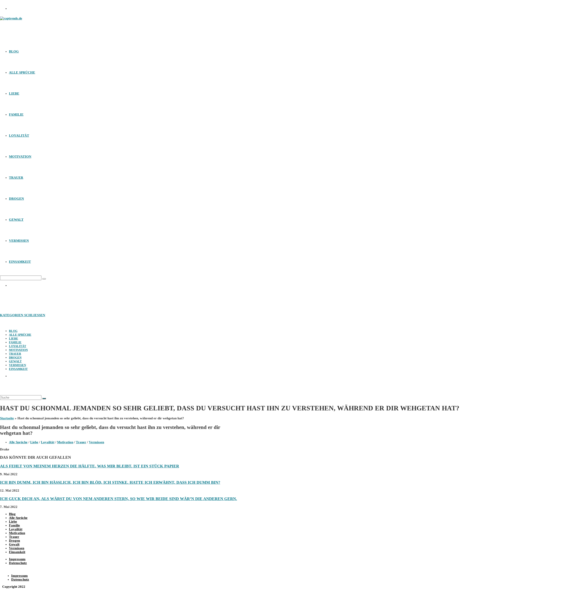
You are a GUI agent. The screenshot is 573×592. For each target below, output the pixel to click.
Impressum (17, 559)
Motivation (18, 350)
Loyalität (17, 346)
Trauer (15, 353)
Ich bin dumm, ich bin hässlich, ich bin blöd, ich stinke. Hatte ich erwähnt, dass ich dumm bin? (110, 482)
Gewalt (15, 361)
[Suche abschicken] (44, 398)
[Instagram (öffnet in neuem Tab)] (14, 7)
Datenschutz (18, 563)
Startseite (7, 418)
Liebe (13, 338)
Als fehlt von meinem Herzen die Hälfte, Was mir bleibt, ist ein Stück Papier (89, 466)
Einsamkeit (18, 369)
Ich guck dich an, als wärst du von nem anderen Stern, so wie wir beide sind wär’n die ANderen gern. (118, 499)
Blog (13, 331)
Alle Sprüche (20, 334)
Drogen (15, 357)
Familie (15, 342)
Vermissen (17, 365)
